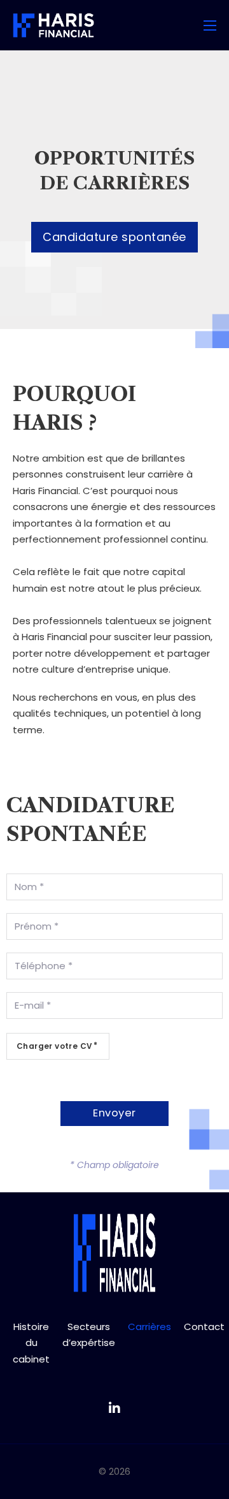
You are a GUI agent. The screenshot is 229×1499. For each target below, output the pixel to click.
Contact (204, 1326)
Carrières (149, 1326)
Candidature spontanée (114, 237)
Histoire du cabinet (31, 1343)
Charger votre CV (54, 1046)
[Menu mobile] (210, 25)
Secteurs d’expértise (88, 1335)
